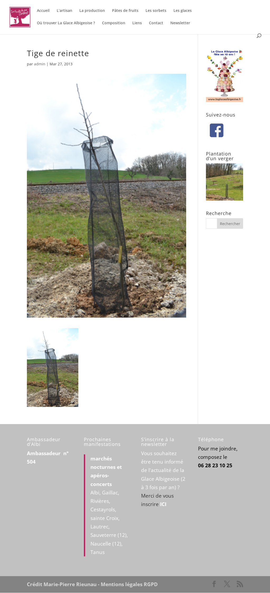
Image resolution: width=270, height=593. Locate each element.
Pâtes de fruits (125, 11)
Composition (113, 23)
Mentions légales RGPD (129, 584)
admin (39, 63)
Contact (156, 23)
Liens (137, 23)
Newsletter (180, 23)
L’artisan (64, 11)
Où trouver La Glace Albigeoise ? (66, 23)
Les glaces (182, 11)
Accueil (43, 11)
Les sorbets (156, 11)
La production (92, 11)
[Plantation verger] (224, 198)
